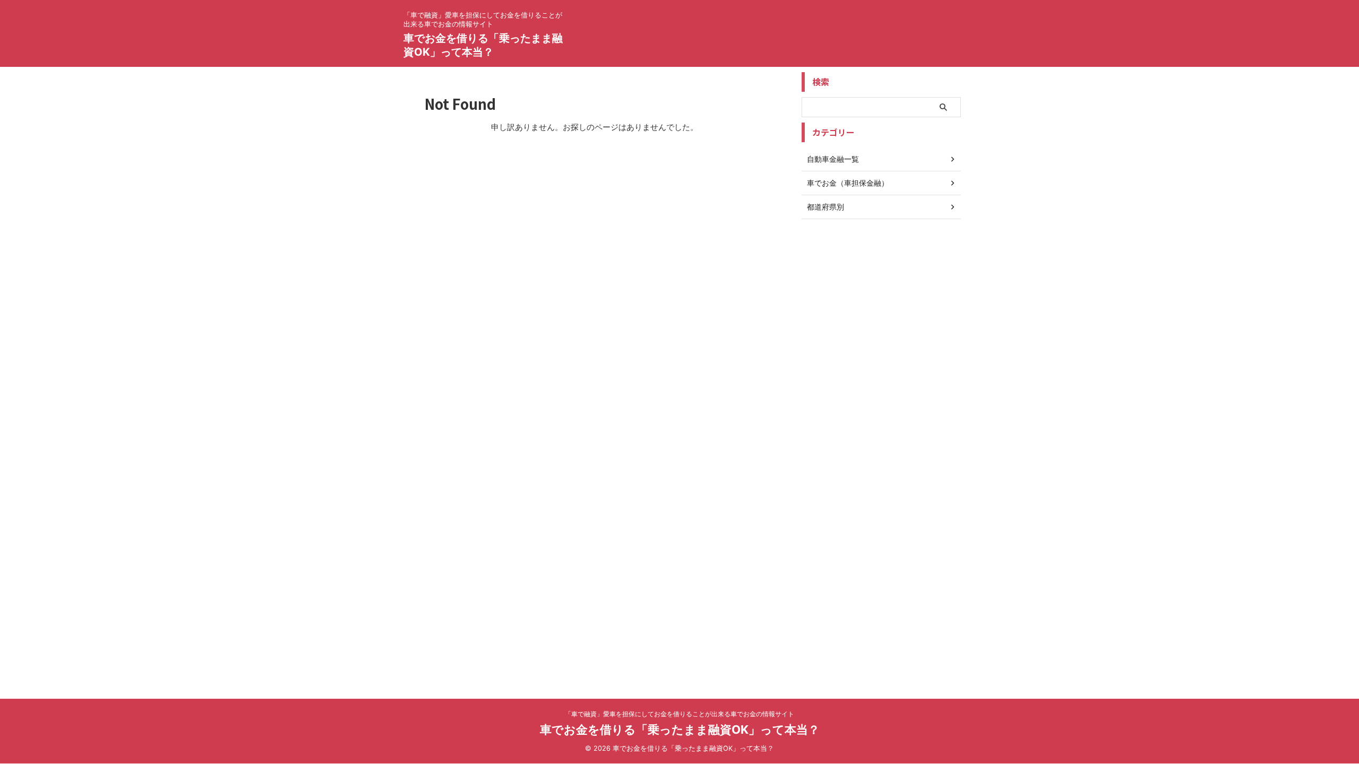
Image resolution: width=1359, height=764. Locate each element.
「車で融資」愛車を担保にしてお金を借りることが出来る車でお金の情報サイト (679, 714)
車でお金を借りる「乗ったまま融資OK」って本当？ (680, 729)
